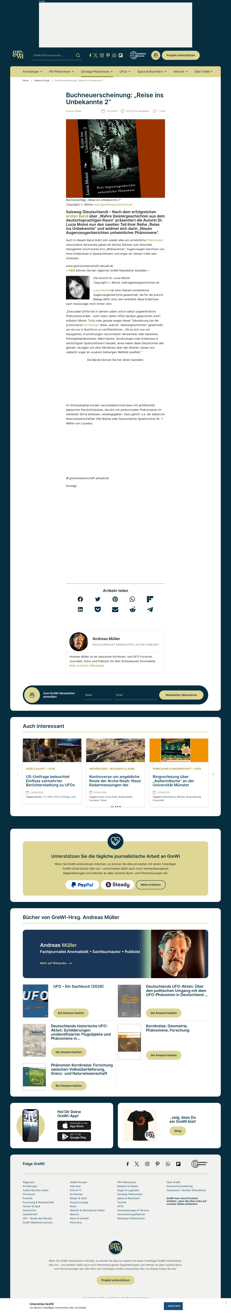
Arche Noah (111, 796)
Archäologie (31, 71)
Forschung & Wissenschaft (172, 768)
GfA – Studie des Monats (37, 1218)
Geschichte (29, 1210)
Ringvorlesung (193, 796)
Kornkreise (76, 1194)
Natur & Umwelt (79, 1218)
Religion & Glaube (122, 768)
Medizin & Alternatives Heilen (87, 1210)
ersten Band (77, 216)
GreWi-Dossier (78, 1182)
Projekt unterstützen (181, 55)
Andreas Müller (73, 111)
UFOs (123, 71)
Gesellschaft (36, 768)
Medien (38, 796)
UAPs (50, 796)
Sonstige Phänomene (95, 71)
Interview (75, 1186)
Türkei (103, 800)
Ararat (101, 796)
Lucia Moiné (101, 290)
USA (73, 796)
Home (26, 80)
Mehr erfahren (151, 884)
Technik (121, 1202)
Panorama (76, 1222)
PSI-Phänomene (59, 71)
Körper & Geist (78, 1198)
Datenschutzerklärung (180, 1186)
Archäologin (91, 325)
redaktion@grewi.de (155, 55)
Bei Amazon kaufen (69, 1085)
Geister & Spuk (42, 80)
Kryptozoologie (79, 1202)
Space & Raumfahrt (150, 71)
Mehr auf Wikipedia (53, 963)
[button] (80, 599)
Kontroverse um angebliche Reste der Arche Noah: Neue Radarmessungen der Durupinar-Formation (115, 782)
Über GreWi (202, 71)
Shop (177, 1131)
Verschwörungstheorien (131, 1214)
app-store (74, 1125)
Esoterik (28, 1198)
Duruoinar (94, 800)
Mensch (179, 71)
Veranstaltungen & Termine (133, 1210)
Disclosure (29, 1194)
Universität (158, 800)
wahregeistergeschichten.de (113, 204)
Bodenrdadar (125, 796)
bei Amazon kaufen (71, 1013)
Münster (181, 796)
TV (44, 796)
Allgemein (28, 1182)
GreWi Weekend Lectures (37, 1222)
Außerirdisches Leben (35, 1190)
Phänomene (154, 240)
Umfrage (65, 796)
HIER (72, 270)
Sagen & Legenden (128, 1190)
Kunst (73, 1206)
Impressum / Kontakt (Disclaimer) (186, 1190)
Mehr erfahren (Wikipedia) (86, 665)
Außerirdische (168, 796)
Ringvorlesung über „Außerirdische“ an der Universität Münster (173, 780)
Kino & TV (76, 1190)
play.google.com (74, 1136)
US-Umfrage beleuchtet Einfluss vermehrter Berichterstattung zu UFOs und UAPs (50, 782)
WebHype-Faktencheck (131, 1218)
